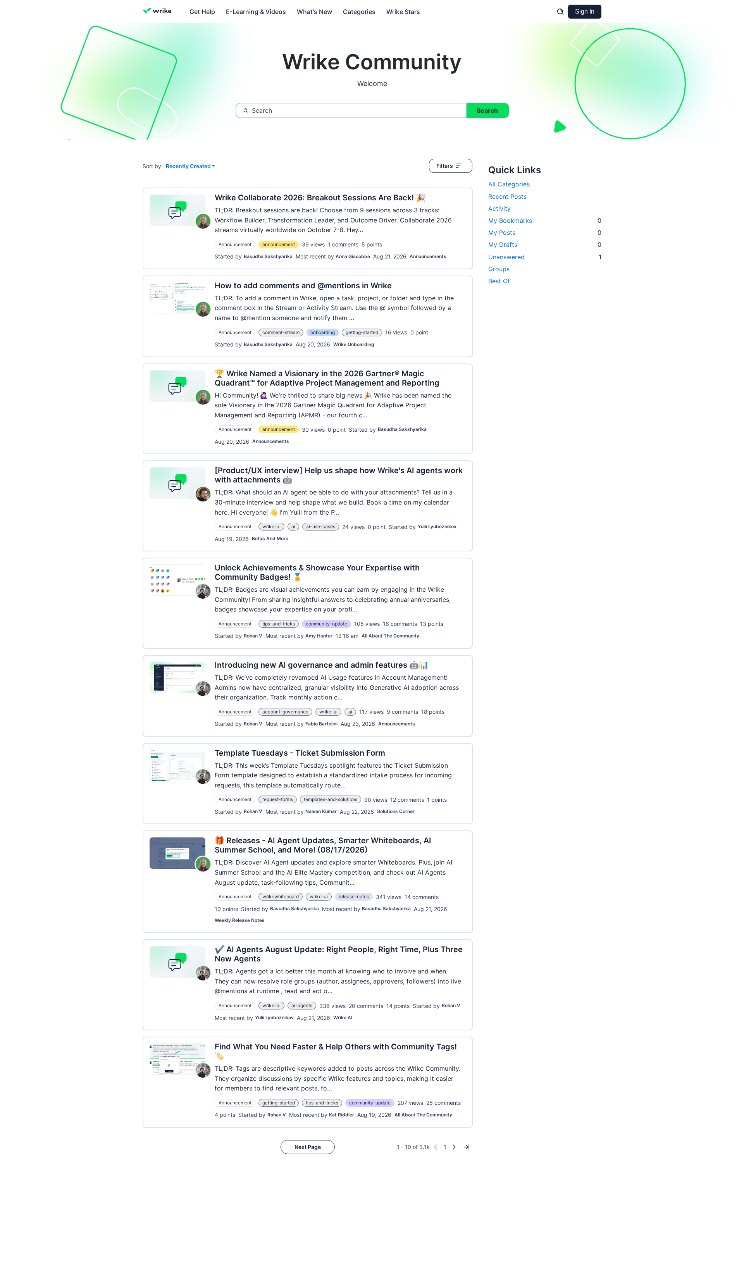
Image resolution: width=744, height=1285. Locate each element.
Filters (444, 165)
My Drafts (544, 244)
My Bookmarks (544, 220)
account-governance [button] (285, 712)
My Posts (544, 232)
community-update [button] (326, 624)
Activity (499, 208)
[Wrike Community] (159, 11)
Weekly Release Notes (240, 920)
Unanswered (544, 257)
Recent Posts (507, 196)
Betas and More (270, 538)
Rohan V (253, 636)
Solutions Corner (396, 811)
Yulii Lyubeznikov (437, 526)
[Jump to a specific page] (466, 1147)
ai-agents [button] (301, 1005)
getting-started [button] (362, 332)
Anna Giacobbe (353, 256)
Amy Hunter (318, 636)
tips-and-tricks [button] (278, 624)
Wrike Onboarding (353, 344)
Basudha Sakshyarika (268, 256)
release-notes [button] (354, 896)
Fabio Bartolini (321, 724)
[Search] (560, 12)
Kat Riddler (341, 1115)
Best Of (499, 281)
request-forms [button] (277, 799)
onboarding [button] (322, 332)
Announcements (428, 256)
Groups (499, 269)
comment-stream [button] (281, 332)
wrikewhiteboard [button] (280, 896)
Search (487, 110)
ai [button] (293, 526)
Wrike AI (342, 1017)
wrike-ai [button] (271, 526)
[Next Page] (454, 1147)
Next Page (307, 1147)
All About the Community (390, 636)
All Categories (509, 184)
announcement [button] (278, 244)
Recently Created (188, 166)
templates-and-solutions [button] (330, 799)
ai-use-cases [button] (320, 526)
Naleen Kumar (321, 811)
